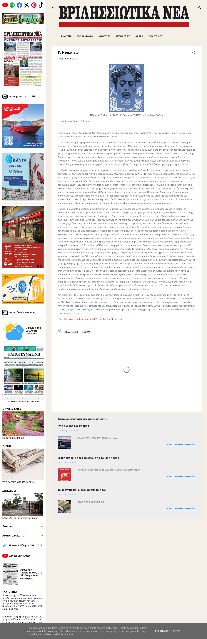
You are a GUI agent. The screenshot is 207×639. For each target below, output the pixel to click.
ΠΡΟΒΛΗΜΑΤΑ (85, 36)
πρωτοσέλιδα (13, 401)
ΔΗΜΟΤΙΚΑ (104, 36)
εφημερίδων (26, 401)
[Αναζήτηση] (200, 8)
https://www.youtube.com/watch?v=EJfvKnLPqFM (88, 319)
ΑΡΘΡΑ (139, 36)
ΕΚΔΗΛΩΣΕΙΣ (123, 36)
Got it (176, 631)
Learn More (162, 631)
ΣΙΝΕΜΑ (86, 332)
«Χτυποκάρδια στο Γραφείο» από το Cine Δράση (88, 457)
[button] (193, 53)
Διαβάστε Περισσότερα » (180, 444)
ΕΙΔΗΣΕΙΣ (66, 36)
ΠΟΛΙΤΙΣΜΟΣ (156, 36)
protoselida (35, 401)
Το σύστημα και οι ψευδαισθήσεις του (82, 489)
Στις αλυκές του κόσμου (73, 425)
